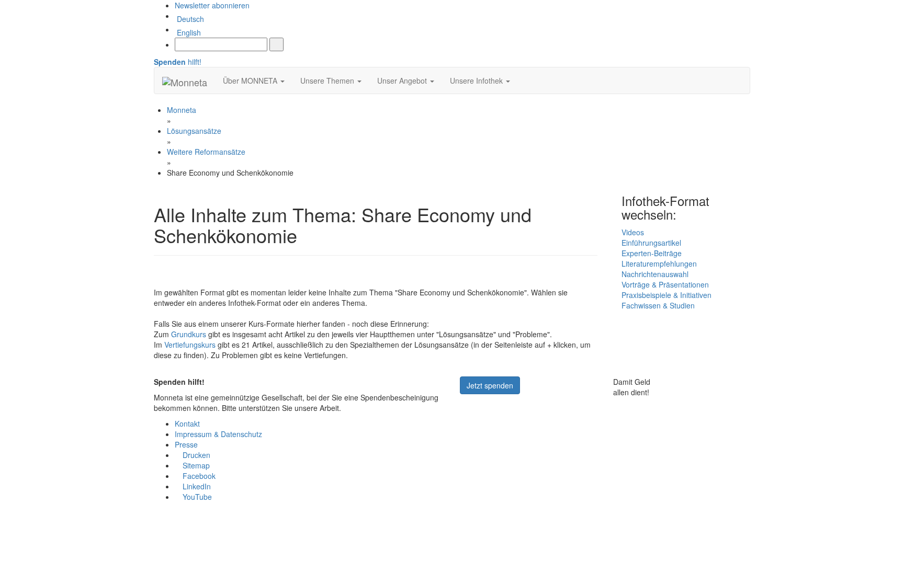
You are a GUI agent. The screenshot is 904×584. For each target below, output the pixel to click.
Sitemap (195, 465)
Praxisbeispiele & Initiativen (666, 295)
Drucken (195, 455)
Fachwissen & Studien (658, 305)
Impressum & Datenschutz (218, 434)
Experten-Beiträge (652, 253)
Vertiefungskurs (190, 344)
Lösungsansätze (194, 130)
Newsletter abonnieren (212, 5)
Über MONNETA (251, 80)
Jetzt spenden (490, 385)
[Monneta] (184, 80)
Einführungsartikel (651, 242)
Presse (186, 444)
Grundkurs (188, 334)
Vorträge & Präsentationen (665, 284)
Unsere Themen (328, 80)
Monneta (181, 110)
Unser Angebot (403, 80)
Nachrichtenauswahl (655, 274)
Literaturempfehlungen (659, 263)
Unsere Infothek (477, 80)
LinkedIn (195, 486)
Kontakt (187, 423)
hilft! (177, 61)
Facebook (198, 476)
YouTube (196, 496)
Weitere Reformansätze (206, 151)
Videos (633, 232)
